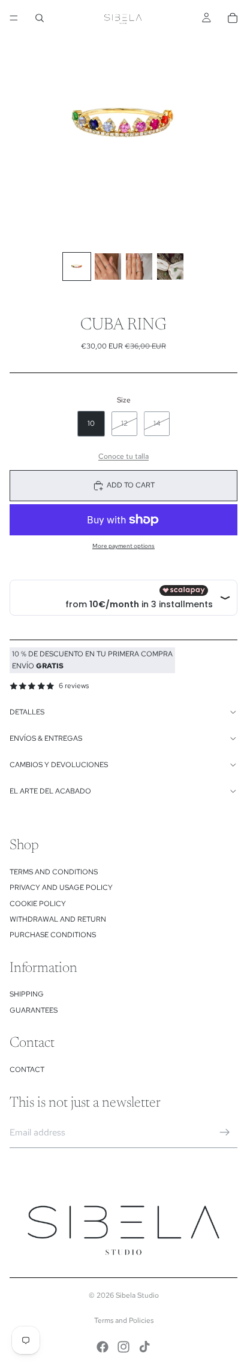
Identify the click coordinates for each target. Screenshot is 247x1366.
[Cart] (232, 18)
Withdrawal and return (58, 919)
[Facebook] (102, 1347)
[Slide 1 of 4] (77, 266)
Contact (27, 1069)
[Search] (39, 18)
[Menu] (14, 18)
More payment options (123, 546)
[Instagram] (123, 1347)
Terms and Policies (123, 1320)
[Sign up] (224, 1132)
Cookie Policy (38, 903)
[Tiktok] (144, 1347)
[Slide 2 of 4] (108, 266)
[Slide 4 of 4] (170, 266)
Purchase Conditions (53, 935)
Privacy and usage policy (61, 887)
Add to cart (131, 485)
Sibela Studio (137, 1295)
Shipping (27, 994)
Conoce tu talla (123, 456)
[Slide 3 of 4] (139, 266)
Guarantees (34, 1010)
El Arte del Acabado (50, 791)
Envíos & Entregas (46, 738)
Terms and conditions (54, 872)
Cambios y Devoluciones (59, 765)
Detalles (27, 712)
